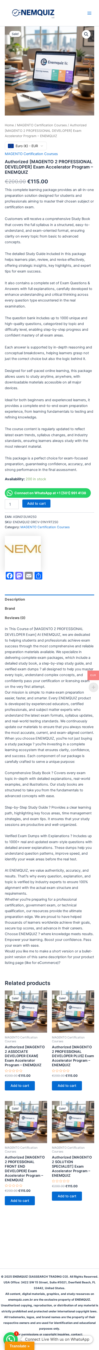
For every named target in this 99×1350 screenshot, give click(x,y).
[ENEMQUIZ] (23, 554)
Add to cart (36, 503)
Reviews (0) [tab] (15, 618)
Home (9, 125)
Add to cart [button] (20, 1085)
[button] (86, 34)
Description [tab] (15, 599)
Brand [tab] (10, 608)
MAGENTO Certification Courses (42, 125)
